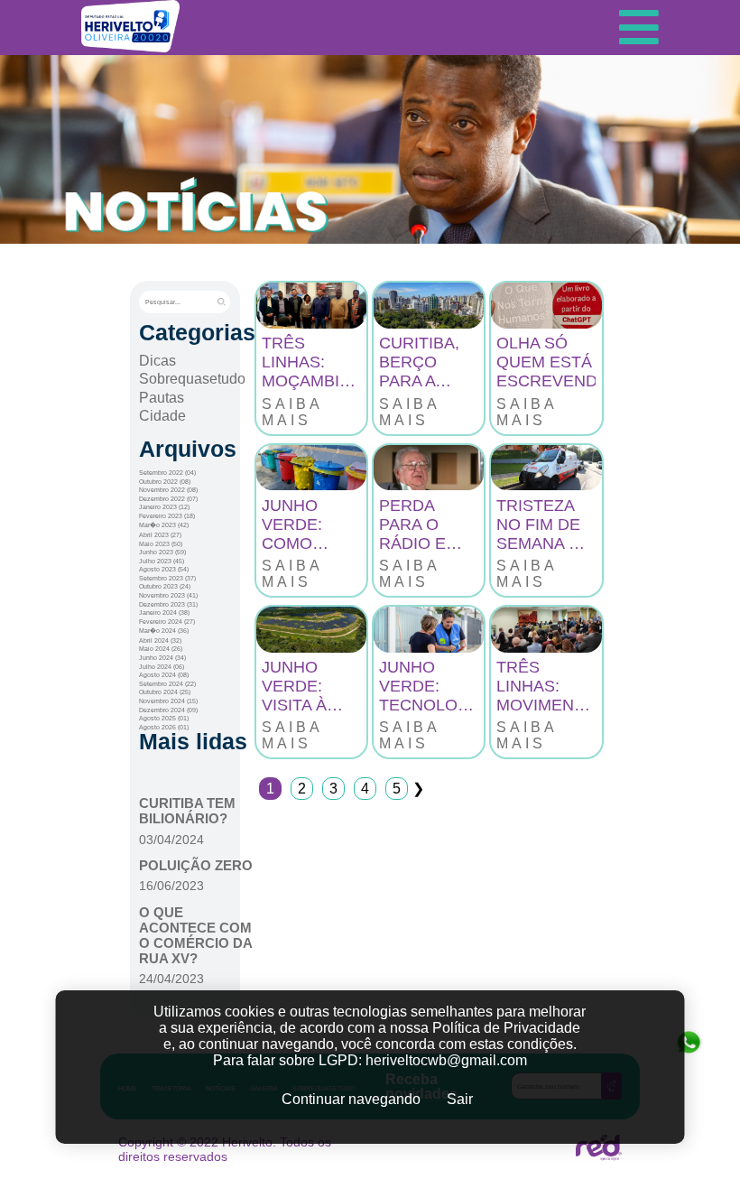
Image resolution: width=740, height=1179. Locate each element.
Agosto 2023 (164, 569)
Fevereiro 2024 (167, 621)
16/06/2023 (171, 885)
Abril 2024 (160, 640)
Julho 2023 (161, 561)
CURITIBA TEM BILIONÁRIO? (187, 810)
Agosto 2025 (164, 718)
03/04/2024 (171, 839)
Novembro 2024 (168, 701)
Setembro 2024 (167, 684)
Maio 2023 (160, 544)
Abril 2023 (160, 535)
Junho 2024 (162, 657)
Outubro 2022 (164, 481)
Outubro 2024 (164, 692)
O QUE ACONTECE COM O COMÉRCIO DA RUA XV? (195, 935)
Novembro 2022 (168, 490)
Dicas (157, 360)
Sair (460, 1099)
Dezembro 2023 (168, 604)
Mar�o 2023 (164, 525)
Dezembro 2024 (168, 710)
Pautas (161, 397)
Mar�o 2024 (164, 630)
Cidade (162, 415)
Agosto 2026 (164, 727)
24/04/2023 (171, 978)
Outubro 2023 (164, 586)
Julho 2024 (161, 667)
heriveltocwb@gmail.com (446, 1060)
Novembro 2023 (168, 595)
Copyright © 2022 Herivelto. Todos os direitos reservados (224, 1149)
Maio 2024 (160, 648)
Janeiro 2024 (164, 612)
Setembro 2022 (167, 472)
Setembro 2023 (167, 578)
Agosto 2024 (164, 675)
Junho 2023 (162, 552)
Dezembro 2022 (168, 499)
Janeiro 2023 (164, 507)
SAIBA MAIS (292, 412)
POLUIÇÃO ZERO (196, 865)
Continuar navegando (351, 1099)
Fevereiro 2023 (167, 516)
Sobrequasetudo (192, 378)
